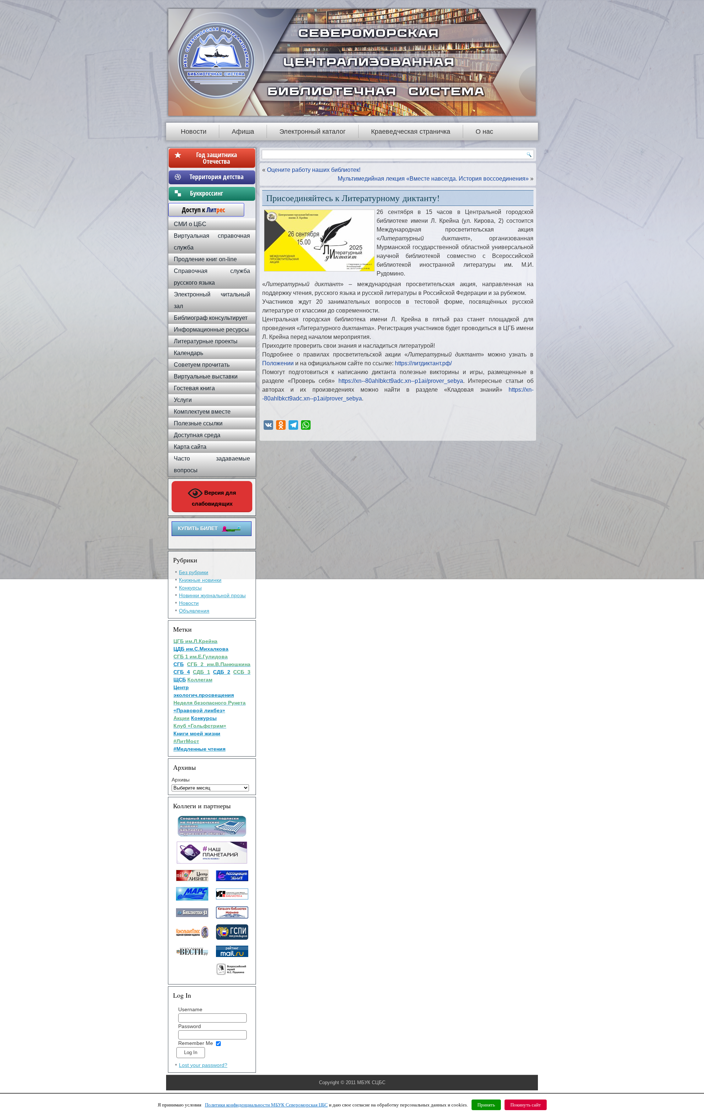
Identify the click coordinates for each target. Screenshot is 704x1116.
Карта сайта (190, 447)
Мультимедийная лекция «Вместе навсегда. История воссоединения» (433, 178)
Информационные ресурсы (211, 329)
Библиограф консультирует (210, 318)
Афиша (243, 131)
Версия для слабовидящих (214, 498)
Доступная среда (197, 435)
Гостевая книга (194, 388)
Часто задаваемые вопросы (212, 464)
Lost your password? (203, 1065)
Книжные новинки (200, 580)
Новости (193, 131)
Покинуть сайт (525, 1105)
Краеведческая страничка (410, 131)
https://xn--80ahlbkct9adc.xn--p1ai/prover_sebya (400, 381)
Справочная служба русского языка (212, 277)
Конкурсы (190, 588)
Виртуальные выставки (206, 376)
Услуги (183, 400)
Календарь (188, 353)
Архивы (181, 780)
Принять (486, 1105)
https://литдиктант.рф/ (423, 363)
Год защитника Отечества (216, 158)
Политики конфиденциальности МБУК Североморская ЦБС (266, 1105)
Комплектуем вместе (202, 412)
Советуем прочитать (202, 365)
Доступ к (200, 209)
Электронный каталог (312, 131)
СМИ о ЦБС (190, 224)
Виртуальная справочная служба (212, 242)
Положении (278, 363)
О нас (484, 131)
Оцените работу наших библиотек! (313, 170)
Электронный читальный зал (212, 300)
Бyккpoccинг (216, 193)
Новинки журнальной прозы (212, 595)
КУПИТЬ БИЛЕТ (198, 528)
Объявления (194, 611)
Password (189, 1026)
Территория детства (216, 176)
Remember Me (195, 1043)
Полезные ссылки (198, 423)
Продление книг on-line (205, 259)
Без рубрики (193, 572)
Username (190, 1009)
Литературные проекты (206, 341)
